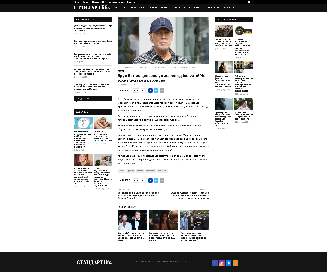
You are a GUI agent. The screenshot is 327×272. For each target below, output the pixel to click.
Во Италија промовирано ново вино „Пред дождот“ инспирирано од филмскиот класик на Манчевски (243, 83)
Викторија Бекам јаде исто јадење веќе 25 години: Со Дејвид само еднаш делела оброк (131, 236)
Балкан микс (136, 7)
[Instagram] (222, 263)
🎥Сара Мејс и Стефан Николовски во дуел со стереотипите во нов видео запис (223, 81)
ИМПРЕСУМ (185, 261)
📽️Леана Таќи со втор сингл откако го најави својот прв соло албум (243, 115)
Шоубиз (152, 7)
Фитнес (198, 7)
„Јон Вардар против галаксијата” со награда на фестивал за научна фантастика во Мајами (91, 86)
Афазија (130, 171)
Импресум (131, 2)
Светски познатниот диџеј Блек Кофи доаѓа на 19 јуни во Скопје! (93, 42)
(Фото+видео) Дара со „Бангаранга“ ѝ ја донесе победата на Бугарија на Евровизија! (93, 27)
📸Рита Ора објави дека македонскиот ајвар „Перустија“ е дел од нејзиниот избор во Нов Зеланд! (93, 71)
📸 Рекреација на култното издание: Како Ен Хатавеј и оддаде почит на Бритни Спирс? (138, 195)
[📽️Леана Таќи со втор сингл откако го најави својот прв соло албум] (243, 104)
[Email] (228, 263)
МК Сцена (120, 7)
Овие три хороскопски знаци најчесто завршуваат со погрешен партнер (103, 136)
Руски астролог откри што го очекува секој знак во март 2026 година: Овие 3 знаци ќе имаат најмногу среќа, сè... (83, 176)
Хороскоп (229, 7)
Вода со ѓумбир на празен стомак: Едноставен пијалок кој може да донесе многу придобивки (190, 195)
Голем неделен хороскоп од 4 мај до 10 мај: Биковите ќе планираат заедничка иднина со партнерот (92, 56)
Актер (121, 171)
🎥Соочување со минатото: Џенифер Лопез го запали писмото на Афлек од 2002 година (162, 236)
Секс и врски (213, 7)
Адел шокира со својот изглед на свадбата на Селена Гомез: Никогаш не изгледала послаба (193, 236)
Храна (176, 7)
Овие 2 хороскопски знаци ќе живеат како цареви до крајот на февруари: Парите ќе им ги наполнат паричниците (103, 177)
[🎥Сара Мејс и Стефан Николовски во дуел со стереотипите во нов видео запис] (224, 67)
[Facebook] (215, 263)
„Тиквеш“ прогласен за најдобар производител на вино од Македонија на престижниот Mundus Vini (243, 47)
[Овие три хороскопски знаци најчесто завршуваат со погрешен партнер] (103, 123)
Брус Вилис (150, 171)
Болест (140, 171)
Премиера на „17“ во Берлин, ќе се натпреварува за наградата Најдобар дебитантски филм (223, 119)
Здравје (165, 7)
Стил (187, 7)
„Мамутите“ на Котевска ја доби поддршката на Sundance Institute (223, 42)
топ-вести (162, 171)
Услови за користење (116, 2)
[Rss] (235, 263)
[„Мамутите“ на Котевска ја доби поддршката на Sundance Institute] (224, 31)
